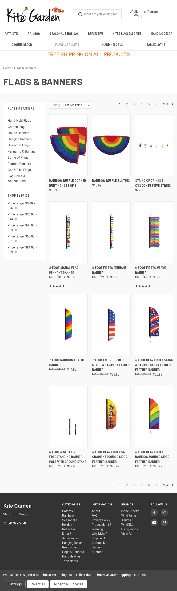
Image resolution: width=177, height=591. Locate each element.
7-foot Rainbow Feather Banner (68, 362)
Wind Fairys (129, 515)
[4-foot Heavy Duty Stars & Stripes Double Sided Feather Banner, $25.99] (154, 324)
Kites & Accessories (127, 33)
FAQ (94, 515)
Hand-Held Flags (19, 121)
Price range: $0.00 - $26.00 (21, 205)
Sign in (138, 11)
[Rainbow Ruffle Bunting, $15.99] (111, 145)
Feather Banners (19, 164)
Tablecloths (156, 44)
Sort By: (56, 105)
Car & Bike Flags (19, 170)
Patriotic (12, 33)
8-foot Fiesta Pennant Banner (109, 270)
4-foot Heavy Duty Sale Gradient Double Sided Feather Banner (110, 457)
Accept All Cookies (68, 584)
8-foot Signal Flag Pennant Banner (64, 270)
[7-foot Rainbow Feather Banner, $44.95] (68, 324)
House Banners (19, 133)
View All (126, 533)
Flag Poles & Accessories (17, 178)
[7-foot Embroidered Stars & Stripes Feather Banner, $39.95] (111, 324)
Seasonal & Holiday (64, 33)
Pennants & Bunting (22, 151)
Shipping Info (101, 538)
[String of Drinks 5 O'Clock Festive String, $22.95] (154, 145)
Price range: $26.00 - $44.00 (22, 216)
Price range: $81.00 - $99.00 (22, 249)
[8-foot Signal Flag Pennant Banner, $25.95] (68, 232)
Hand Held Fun (112, 44)
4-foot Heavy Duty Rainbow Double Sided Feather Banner (152, 457)
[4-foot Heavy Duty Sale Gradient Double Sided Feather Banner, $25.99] (111, 416)
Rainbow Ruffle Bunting (111, 181)
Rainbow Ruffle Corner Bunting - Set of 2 (67, 183)
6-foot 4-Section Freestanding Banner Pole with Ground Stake (67, 457)
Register (153, 11)
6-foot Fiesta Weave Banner (150, 270)
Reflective (95, 33)
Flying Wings (129, 529)
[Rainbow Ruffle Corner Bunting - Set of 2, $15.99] (68, 145)
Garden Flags (17, 127)
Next (166, 104)
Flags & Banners (67, 44)
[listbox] (77, 105)
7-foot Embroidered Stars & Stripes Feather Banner (111, 365)
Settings (15, 584)
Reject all (38, 584)
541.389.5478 (16, 523)
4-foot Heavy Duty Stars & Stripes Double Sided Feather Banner (154, 365)
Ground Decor (22, 44)
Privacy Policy (101, 520)
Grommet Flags (19, 145)
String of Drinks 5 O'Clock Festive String (153, 183)
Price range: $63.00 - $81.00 (22, 238)
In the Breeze (130, 511)
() (140, 16)
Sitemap (97, 552)
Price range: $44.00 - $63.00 (22, 227)
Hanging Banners (20, 139)
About (96, 511)
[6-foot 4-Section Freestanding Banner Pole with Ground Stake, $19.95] (68, 416)
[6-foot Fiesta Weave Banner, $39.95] (154, 232)
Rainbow (34, 33)
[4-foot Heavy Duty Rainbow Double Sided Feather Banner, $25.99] (154, 416)
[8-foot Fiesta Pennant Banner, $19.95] (111, 232)
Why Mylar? (99, 533)
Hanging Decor (161, 33)
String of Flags (18, 157)
